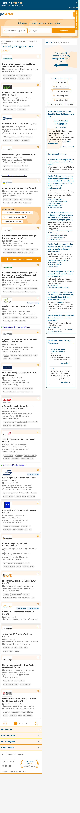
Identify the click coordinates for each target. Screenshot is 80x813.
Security (70, 104)
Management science (55, 205)
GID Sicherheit (53, 285)
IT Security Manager (55, 262)
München (56, 327)
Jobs (51, 42)
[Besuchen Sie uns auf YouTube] (10, 766)
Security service (56, 104)
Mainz (50, 327)
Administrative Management (58, 201)
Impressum (22, 754)
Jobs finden (63, 31)
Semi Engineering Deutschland (58, 287)
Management (62, 82)
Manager (51, 260)
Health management (55, 207)
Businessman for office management (60, 231)
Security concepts (62, 87)
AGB (3, 754)
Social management (55, 203)
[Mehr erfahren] (21, 621)
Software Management (62, 91)
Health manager (53, 233)
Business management (56, 199)
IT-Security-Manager (55, 264)
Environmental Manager (56, 237)
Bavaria (69, 329)
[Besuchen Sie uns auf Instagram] (3, 766)
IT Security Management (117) (15, 217)
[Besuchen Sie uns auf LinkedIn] (6, 766)
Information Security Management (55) (18, 213)
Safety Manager (53, 266)
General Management (62, 260)
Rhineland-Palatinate (55, 331)
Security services (62, 100)
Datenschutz (11, 754)
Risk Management (62, 96)
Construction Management (57, 235)
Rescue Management (55, 239)
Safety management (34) (13, 221)
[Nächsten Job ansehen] (36, 723)
